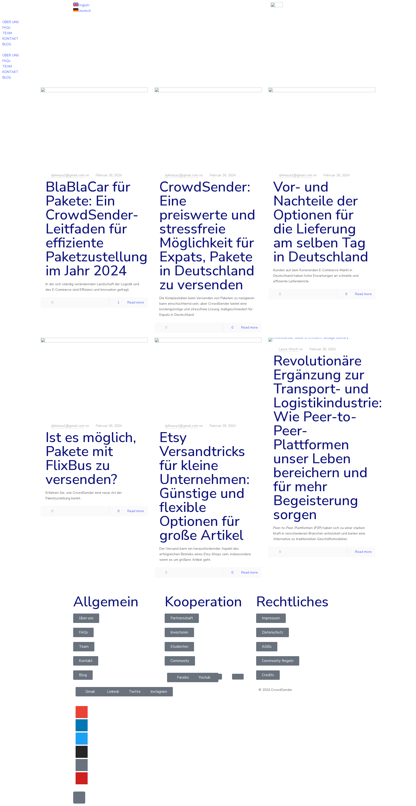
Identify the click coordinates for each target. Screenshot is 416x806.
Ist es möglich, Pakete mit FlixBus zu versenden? (91, 458)
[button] (208, 50)
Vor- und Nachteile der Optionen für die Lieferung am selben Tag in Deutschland (320, 221)
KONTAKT (10, 38)
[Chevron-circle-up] (79, 798)
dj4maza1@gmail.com (67, 175)
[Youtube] (82, 778)
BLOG (6, 44)
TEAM (7, 33)
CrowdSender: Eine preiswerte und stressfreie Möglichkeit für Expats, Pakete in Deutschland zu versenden (207, 235)
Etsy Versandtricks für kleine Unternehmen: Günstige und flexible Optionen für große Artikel (204, 486)
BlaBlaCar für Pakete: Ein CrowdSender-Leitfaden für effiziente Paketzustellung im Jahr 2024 (97, 228)
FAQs (6, 27)
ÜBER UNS (10, 22)
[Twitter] (82, 739)
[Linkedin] (82, 725)
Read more (135, 302)
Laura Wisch (288, 349)
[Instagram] (82, 752)
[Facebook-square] (82, 765)
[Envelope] (82, 712)
